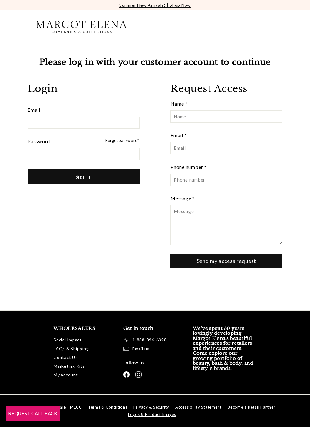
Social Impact (68, 339)
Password (39, 141)
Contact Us (66, 357)
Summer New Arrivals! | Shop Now (155, 5)
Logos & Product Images (152, 414)
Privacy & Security (151, 407)
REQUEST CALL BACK (33, 413)
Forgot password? (122, 140)
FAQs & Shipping (71, 348)
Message (182, 198)
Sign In (83, 176)
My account (66, 374)
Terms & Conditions (107, 407)
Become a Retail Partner (251, 407)
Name (179, 104)
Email (34, 110)
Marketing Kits (69, 366)
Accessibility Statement (198, 407)
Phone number (188, 167)
